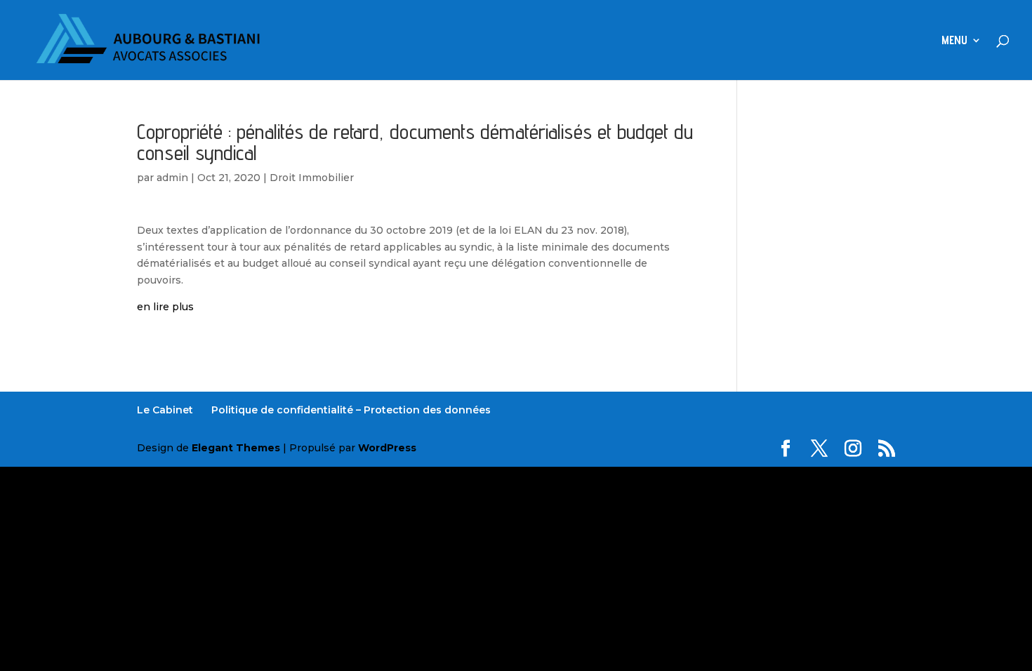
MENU (954, 41)
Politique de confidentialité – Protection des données (351, 410)
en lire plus (165, 306)
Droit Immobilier (312, 177)
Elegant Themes (236, 447)
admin (172, 177)
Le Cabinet (165, 410)
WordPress (387, 447)
